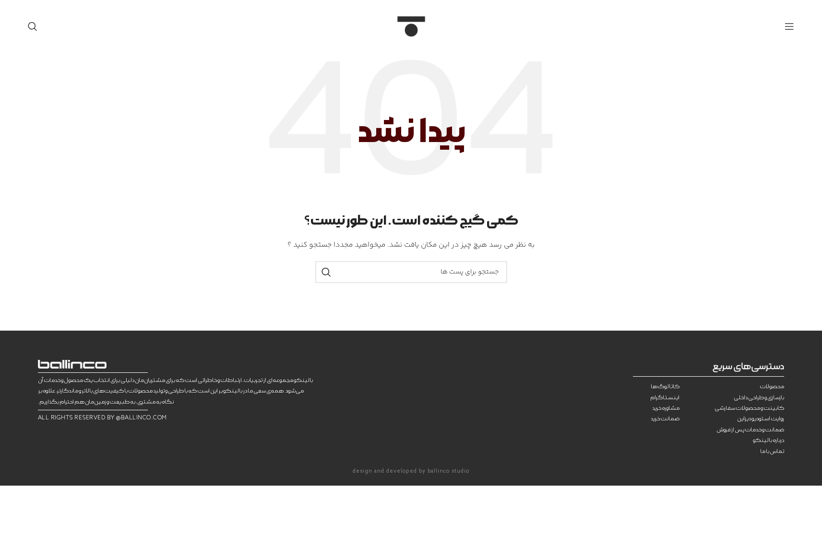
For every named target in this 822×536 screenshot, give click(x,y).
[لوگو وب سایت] (411, 26)
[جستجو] (32, 26)
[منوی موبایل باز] (789, 26)
